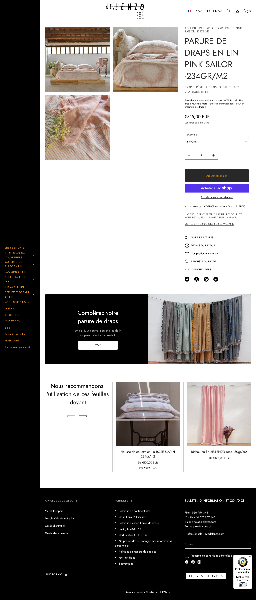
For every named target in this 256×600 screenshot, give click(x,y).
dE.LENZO (163, 592)
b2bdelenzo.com (214, 534)
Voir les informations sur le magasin (209, 224)
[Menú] (249, 557)
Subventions (126, 564)
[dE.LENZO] (125, 11)
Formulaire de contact (198, 526)
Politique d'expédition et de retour (139, 523)
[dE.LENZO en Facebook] (187, 562)
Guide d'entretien (55, 526)
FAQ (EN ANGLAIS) (130, 529)
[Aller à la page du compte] (237, 11)
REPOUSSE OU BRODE (203, 261)
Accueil (191, 28)
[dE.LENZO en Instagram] (199, 562)
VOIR (98, 345)
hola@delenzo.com (205, 522)
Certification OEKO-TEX (133, 535)
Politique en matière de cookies (137, 552)
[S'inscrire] (248, 544)
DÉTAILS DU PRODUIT (203, 245)
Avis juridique (127, 558)
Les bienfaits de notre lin (59, 518)
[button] (194, 11)
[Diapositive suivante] (83, 415)
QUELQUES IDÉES (201, 269)
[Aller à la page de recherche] (228, 11)
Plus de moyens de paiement (217, 197)
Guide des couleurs (56, 533)
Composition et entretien (204, 253)
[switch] (243, 584)
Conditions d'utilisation (132, 517)
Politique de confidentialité (134, 511)
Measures (191, 134)
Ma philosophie (54, 511)
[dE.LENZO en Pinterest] (193, 562)
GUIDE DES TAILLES (202, 237)
